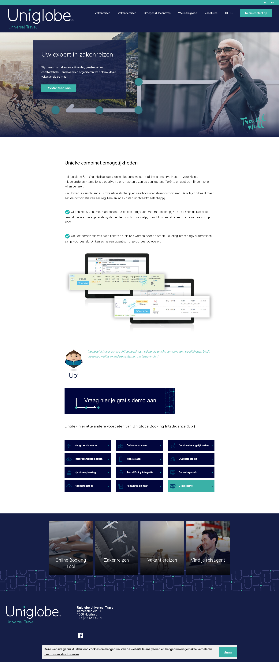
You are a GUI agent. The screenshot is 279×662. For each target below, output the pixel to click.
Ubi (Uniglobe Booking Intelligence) (88, 177)
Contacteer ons (58, 88)
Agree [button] (228, 652)
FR (269, 3)
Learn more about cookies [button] (61, 654)
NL (265, 3)
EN (272, 3)
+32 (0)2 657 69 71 (89, 618)
